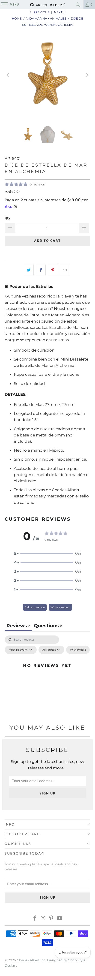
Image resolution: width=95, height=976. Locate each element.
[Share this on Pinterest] (53, 270)
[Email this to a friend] (65, 270)
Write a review (60, 607)
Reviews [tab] (18, 625)
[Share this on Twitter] (29, 270)
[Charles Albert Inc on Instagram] (43, 918)
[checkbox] (78, 650)
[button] (47, 553)
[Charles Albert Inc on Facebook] (35, 918)
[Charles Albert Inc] (47, 4)
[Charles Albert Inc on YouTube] (59, 918)
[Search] (78, 4)
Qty (7, 218)
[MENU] (2, 4)
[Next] (87, 75)
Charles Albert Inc (31, 960)
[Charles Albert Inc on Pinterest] (51, 918)
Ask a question (35, 607)
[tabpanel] (47, 675)
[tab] (48, 626)
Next (58, 12)
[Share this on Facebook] (41, 270)
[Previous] (8, 75)
